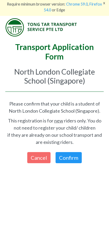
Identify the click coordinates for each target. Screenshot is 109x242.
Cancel (39, 157)
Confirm (68, 157)
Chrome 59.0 (77, 4)
